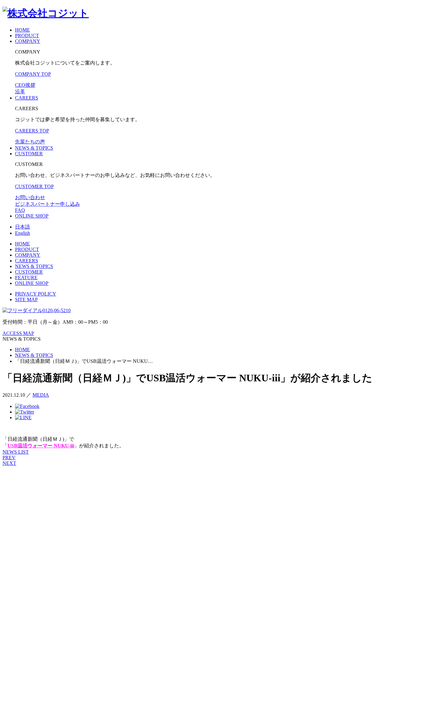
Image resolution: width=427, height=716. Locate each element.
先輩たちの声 (30, 141)
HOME (22, 30)
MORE (22, 533)
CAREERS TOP (32, 130)
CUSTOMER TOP (34, 186)
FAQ (20, 210)
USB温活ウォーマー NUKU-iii (41, 445)
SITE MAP (26, 299)
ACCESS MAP (18, 333)
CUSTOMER (29, 153)
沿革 (20, 91)
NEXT (9, 463)
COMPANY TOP (33, 74)
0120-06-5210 (57, 310)
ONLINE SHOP (31, 216)
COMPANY (27, 41)
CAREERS (26, 97)
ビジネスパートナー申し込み (47, 204)
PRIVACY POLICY (35, 293)
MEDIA (41, 395)
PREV (9, 457)
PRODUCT (27, 35)
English (22, 233)
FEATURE (26, 277)
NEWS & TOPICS (34, 148)
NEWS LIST (16, 452)
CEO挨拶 (25, 85)
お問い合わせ (30, 197)
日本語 (22, 226)
